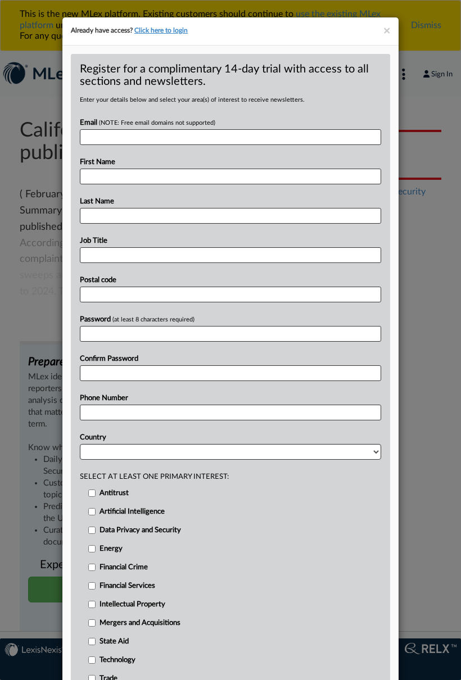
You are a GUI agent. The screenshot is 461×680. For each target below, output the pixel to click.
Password (137, 319)
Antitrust (114, 493)
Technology (117, 660)
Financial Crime (124, 567)
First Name (97, 162)
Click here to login (161, 30)
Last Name (97, 201)
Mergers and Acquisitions (140, 623)
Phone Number (104, 398)
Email (147, 122)
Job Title (93, 240)
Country (93, 437)
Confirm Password (109, 358)
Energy (111, 548)
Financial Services (127, 586)
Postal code (98, 280)
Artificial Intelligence (132, 511)
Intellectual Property (132, 604)
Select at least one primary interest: (154, 476)
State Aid (114, 641)
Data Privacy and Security (140, 530)
